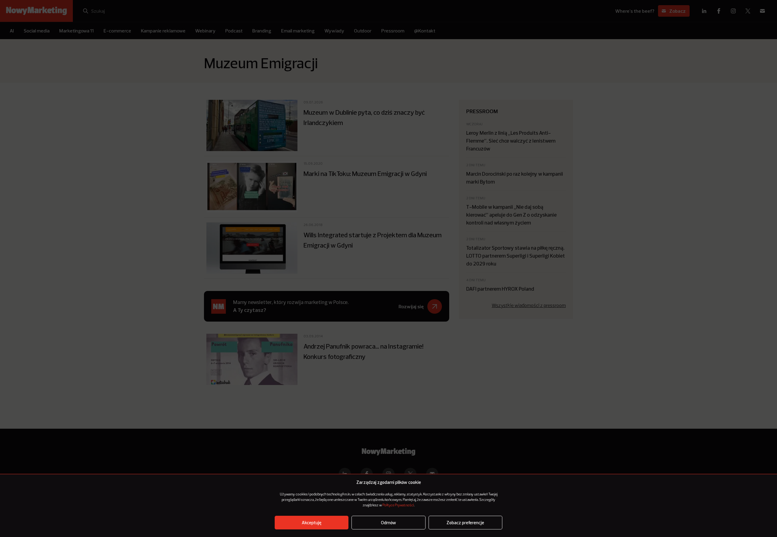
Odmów (388, 522)
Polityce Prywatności (398, 505)
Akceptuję (311, 522)
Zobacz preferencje (465, 522)
